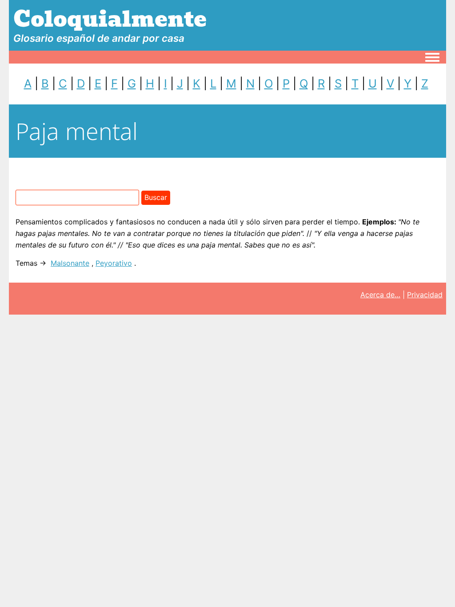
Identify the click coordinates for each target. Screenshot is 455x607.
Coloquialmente (110, 19)
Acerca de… (380, 294)
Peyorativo (114, 263)
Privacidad (425, 294)
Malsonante (70, 263)
